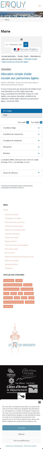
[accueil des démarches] (21, 39)
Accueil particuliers (9, 56)
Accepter (21, 428)
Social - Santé (23, 56)
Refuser (22, 434)
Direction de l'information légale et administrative (17, 186)
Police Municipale (11, 249)
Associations (8, 280)
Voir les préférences (21, 441)
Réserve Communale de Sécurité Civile (19, 257)
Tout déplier (35, 122)
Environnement (27, 289)
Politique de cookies (30, 446)
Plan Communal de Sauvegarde (16, 245)
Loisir (6, 293)
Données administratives (14, 226)
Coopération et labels (13, 218)
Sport (31, 298)
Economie (27, 285)
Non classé (29, 293)
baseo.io (21, 187)
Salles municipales (11, 260)
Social (24, 298)
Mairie (5, 210)
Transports (8, 268)
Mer (20, 293)
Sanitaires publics (11, 264)
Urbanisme (8, 306)
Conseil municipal (11, 214)
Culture (18, 280)
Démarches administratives (15, 222)
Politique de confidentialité (14, 446)
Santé (17, 298)
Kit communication (12, 237)
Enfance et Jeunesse (11, 289)
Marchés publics (11, 241)
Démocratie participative (12, 285)
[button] (39, 402)
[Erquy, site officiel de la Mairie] (13, 6)
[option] (21, 338)
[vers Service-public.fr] (26, 50)
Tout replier (22, 122)
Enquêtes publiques (12, 234)
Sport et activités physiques (13, 302)
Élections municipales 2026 (15, 230)
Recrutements (10, 253)
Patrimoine (8, 298)
